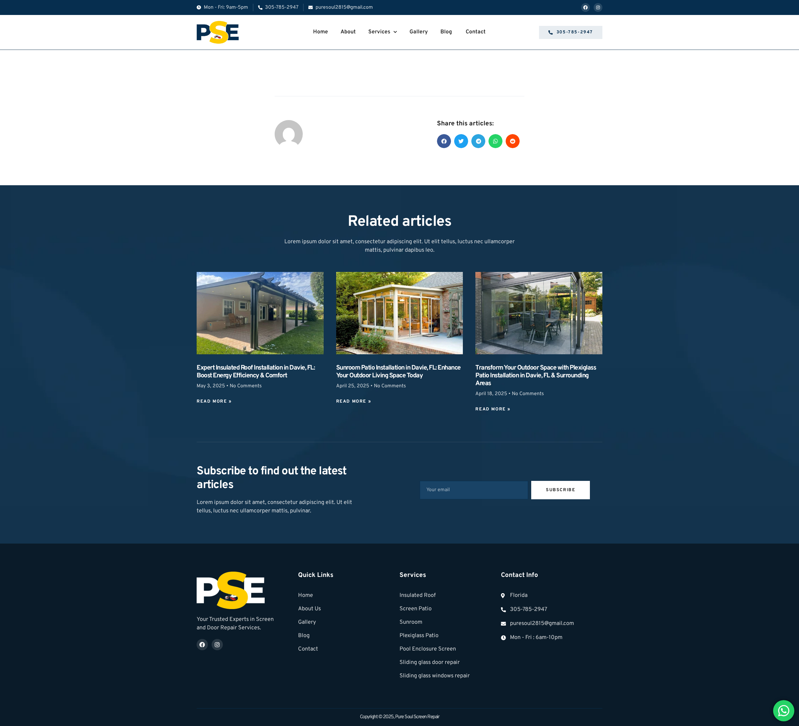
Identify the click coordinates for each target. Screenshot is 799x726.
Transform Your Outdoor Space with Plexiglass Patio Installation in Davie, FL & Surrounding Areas (535, 376)
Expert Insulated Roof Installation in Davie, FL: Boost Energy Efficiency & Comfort (256, 372)
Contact (476, 32)
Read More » (214, 401)
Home (320, 32)
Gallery (418, 32)
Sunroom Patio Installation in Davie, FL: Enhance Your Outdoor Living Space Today (398, 372)
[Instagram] (598, 7)
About (348, 32)
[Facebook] (585, 7)
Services (379, 32)
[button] (444, 141)
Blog (446, 32)
